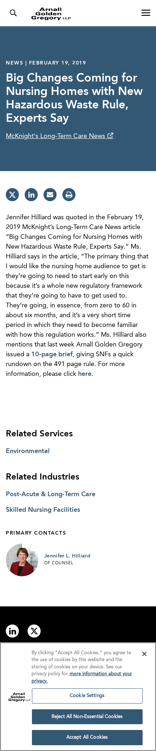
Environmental (28, 451)
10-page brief (52, 354)
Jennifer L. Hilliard (67, 556)
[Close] (144, 654)
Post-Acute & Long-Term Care (50, 494)
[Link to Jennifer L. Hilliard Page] (22, 560)
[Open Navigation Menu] (145, 13)
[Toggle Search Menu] (13, 13)
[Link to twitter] (34, 631)
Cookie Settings (87, 695)
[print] (68, 194)
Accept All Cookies (87, 737)
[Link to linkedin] (12, 631)
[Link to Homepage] (80, 13)
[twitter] (12, 194)
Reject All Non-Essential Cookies (87, 716)
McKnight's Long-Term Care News (56, 136)
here (84, 374)
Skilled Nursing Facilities (43, 510)
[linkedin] (31, 194)
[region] (78, 696)
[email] (50, 194)
